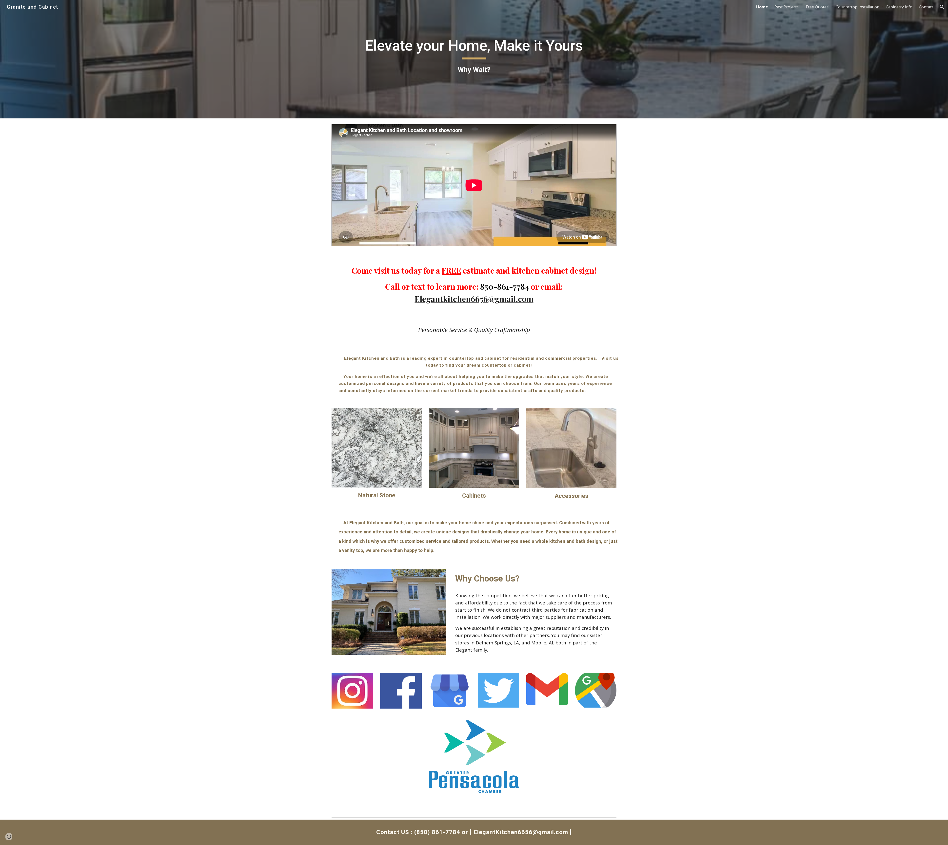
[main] (474, 55)
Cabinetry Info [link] (899, 7)
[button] (942, 7)
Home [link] (762, 7)
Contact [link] (926, 7)
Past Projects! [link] (786, 7)
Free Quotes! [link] (817, 7)
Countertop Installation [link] (857, 7)
